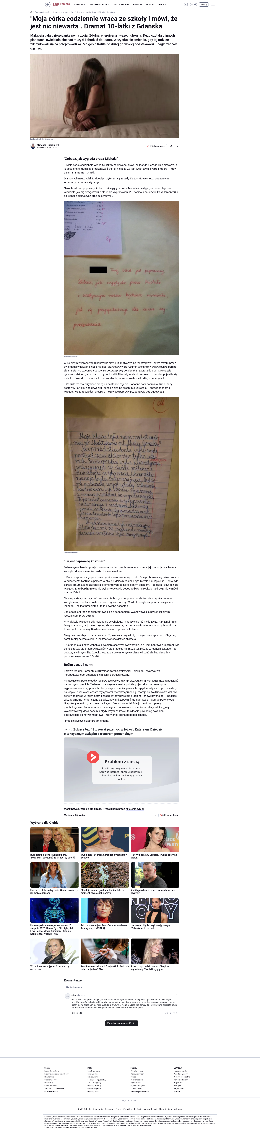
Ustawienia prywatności (170, 1109)
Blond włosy (48, 1083)
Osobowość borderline (182, 1077)
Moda (149, 4)
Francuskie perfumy (51, 1071)
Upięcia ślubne (179, 1083)
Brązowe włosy (136, 1083)
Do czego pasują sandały (96, 1080)
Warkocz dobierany (181, 1080)
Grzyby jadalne (179, 1089)
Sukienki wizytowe (94, 1089)
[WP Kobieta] (63, 4)
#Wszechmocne (121, 4)
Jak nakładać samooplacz (54, 1089)
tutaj (95, 1128)
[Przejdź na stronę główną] (48, 6)
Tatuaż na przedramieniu (140, 1092)
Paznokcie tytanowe (181, 1074)
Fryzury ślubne (92, 1074)
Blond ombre (49, 1077)
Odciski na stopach (51, 1092)
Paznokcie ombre (50, 1086)
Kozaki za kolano (93, 1071)
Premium (137, 4)
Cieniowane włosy (137, 1074)
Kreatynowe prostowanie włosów (56, 1074)
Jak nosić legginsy (94, 1083)
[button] (193, 4)
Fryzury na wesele (180, 1071)
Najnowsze (79, 4)
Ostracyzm (177, 1086)
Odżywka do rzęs (137, 1071)
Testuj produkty (98, 4)
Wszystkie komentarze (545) (120, 1023)
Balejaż (133, 1077)
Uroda (161, 4)
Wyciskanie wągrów (138, 1086)
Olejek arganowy (50, 1080)
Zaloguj (204, 4)
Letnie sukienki (92, 1077)
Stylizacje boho (93, 1092)
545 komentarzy (158, 146)
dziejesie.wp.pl (135, 809)
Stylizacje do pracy (94, 1086)
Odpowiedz (77, 1013)
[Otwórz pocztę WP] (186, 4)
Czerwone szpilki (137, 1080)
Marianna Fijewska (46, 145)
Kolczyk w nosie (136, 1089)
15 (170, 1013)
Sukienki (177, 1092)
